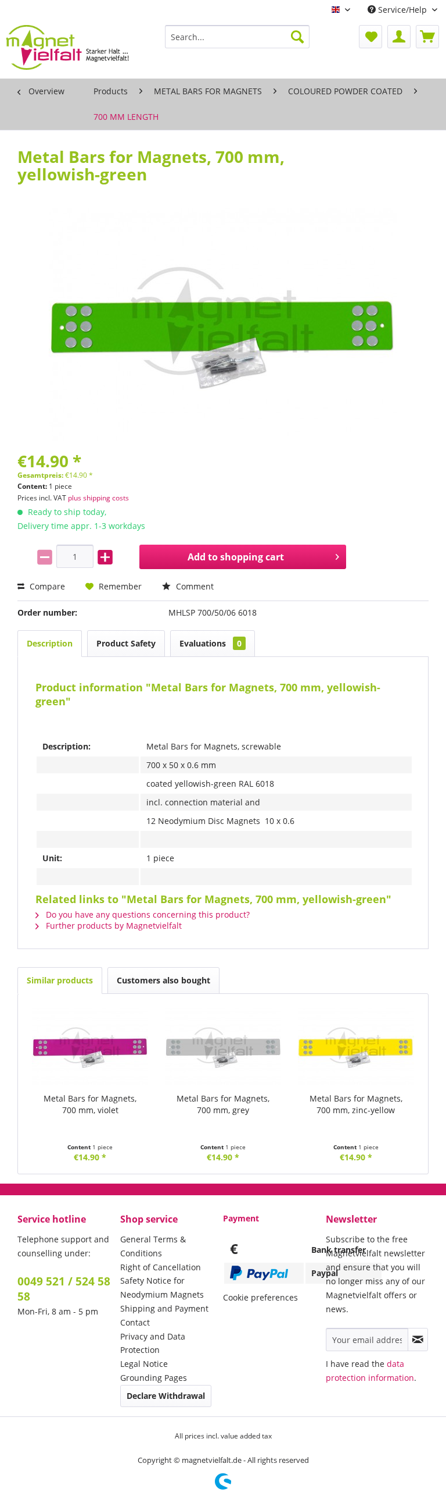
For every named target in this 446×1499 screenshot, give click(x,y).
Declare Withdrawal (166, 1395)
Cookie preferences (260, 1297)
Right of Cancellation (160, 1267)
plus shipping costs (98, 498)
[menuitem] (237, 36)
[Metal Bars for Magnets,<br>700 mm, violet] (90, 1046)
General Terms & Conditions (153, 1246)
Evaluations (210, 643)
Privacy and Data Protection (152, 1343)
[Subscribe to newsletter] (418, 1339)
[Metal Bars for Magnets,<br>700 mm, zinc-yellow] (355, 1046)
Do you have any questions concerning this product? (147, 914)
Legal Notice (144, 1363)
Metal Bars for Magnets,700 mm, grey (223, 1104)
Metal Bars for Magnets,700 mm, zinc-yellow (356, 1104)
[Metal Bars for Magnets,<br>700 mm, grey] (223, 1046)
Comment (194, 586)
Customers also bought (163, 980)
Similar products (60, 980)
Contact (135, 1322)
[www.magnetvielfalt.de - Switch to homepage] (67, 49)
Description (50, 643)
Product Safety (126, 643)
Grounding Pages (153, 1377)
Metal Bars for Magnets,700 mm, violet (90, 1104)
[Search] (297, 36)
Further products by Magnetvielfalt (113, 925)
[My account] (399, 36)
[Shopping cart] (427, 36)
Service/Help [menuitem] (402, 9)
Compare (46, 586)
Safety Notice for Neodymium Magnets (162, 1287)
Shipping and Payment (164, 1308)
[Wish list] (370, 36)
